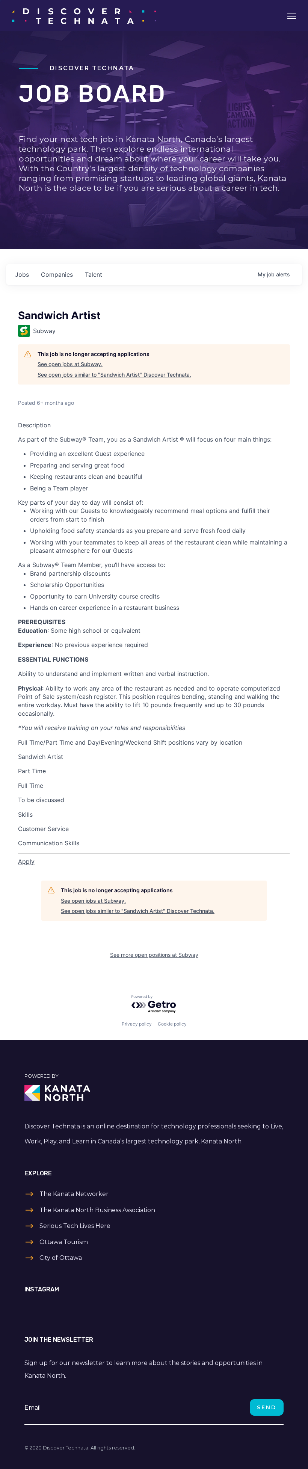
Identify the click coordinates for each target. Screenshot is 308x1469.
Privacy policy (137, 1024)
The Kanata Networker (74, 1194)
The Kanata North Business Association (97, 1210)
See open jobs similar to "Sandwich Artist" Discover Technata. (114, 374)
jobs (22, 274)
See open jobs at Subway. (70, 364)
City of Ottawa (60, 1257)
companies (57, 274)
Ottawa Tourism (63, 1242)
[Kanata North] (154, 1093)
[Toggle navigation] (291, 15)
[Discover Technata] (84, 15)
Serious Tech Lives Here (74, 1225)
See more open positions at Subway (154, 955)
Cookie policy (172, 1024)
